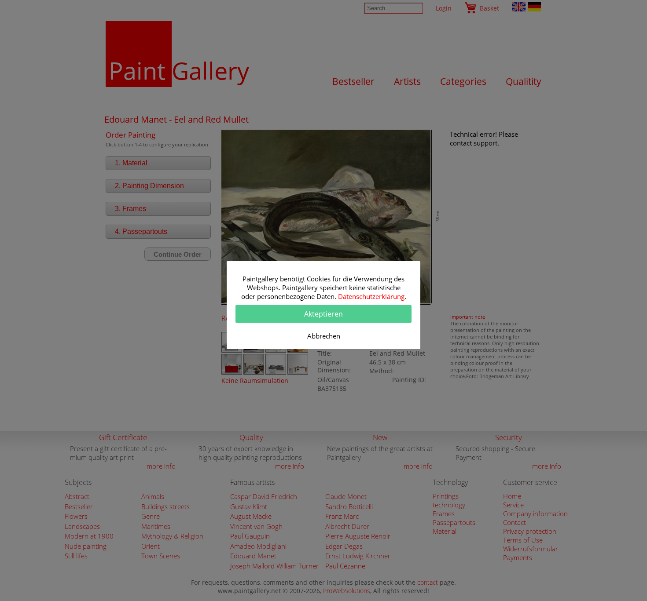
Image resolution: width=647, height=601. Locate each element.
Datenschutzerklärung (371, 296)
